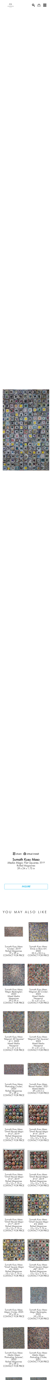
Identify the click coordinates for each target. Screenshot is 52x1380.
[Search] (33, 5)
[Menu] (44, 5)
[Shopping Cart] (39, 5)
